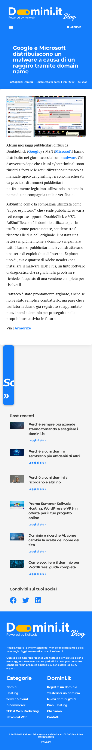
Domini (28, 81)
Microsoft (63, 151)
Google (34, 151)
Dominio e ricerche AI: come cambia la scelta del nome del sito (53, 540)
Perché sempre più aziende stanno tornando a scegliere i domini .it (53, 429)
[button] (11, 27)
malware (68, 157)
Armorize (23, 328)
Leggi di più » (37, 440)
